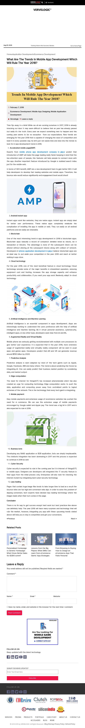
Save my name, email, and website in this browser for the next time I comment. (41, 607)
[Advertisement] (42, 27)
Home (9, 54)
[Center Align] (42, 2)
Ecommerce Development (44, 54)
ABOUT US (63, 717)
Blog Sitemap (49, 724)
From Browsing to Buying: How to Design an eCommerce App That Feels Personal (65, 552)
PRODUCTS (28, 717)
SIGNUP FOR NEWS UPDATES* (18, 668)
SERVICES (8, 717)
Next (74, 519)
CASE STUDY (51, 717)
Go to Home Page (75, 46)
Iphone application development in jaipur (36, 251)
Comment (11, 574)
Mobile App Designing (41, 111)
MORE (52, 720)
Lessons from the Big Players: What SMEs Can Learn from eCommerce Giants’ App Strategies (41, 552)
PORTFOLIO (39, 717)
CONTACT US (75, 717)
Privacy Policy (59, 724)
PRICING (18, 717)
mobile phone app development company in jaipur (42, 152)
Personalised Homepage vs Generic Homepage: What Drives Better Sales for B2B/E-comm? (17, 552)
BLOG (45, 720)
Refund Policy (70, 724)
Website (56, 596)
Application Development (22, 54)
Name (10, 596)
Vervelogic (14, 119)
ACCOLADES (35, 720)
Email (32, 596)
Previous (11, 519)
